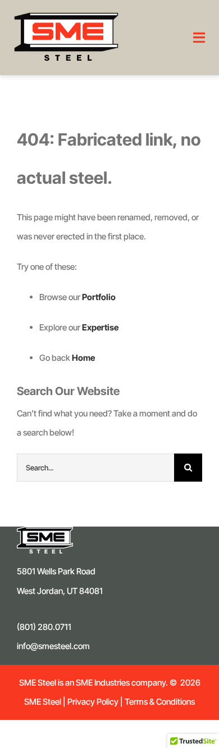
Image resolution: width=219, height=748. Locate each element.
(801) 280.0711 (44, 627)
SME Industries (102, 682)
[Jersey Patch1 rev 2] (45, 530)
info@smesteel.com (53, 646)
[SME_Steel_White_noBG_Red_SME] (66, 15)
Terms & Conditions (160, 701)
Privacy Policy (92, 701)
